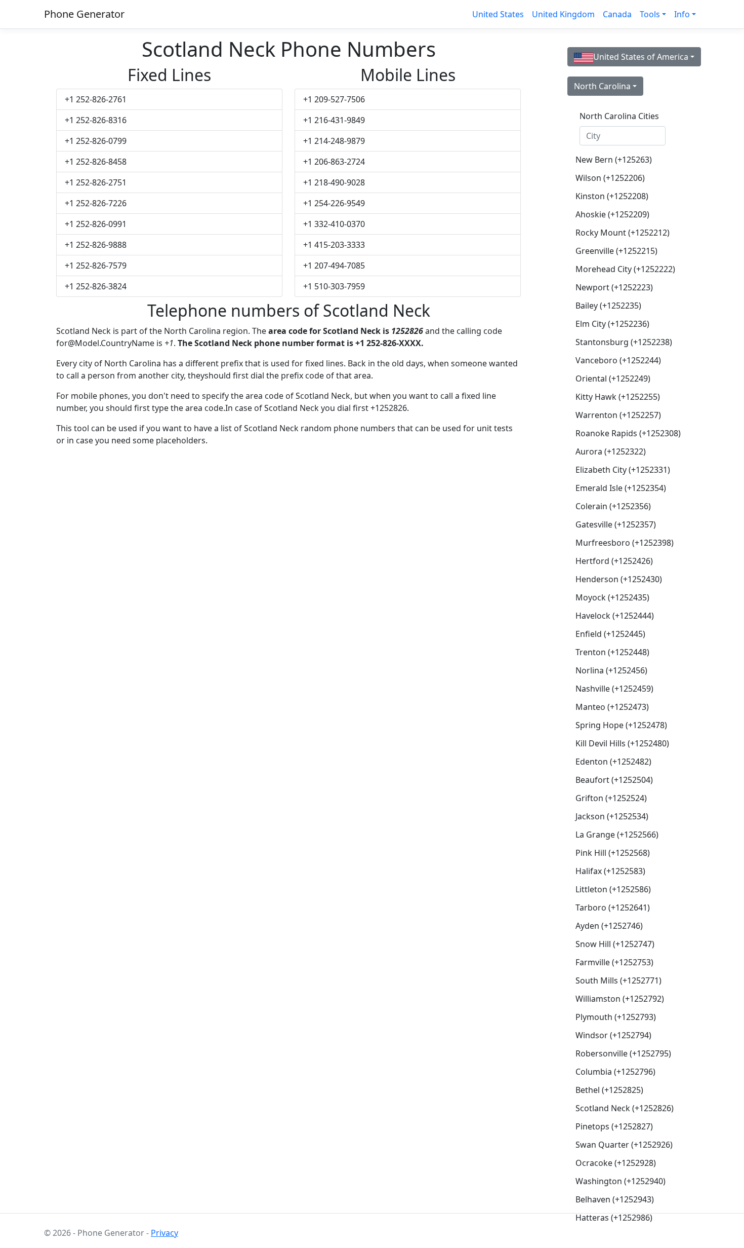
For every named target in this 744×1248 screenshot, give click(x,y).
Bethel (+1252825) (609, 1089)
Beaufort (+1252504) (614, 779)
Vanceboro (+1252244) (618, 360)
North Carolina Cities (619, 116)
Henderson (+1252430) (618, 579)
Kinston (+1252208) (611, 196)
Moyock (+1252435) (612, 597)
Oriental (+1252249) (612, 378)
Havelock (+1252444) (614, 615)
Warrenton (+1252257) (618, 415)
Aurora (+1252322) (610, 451)
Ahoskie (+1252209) (612, 214)
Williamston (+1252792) (619, 998)
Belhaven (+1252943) (614, 1199)
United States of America (640, 56)
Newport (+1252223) (614, 287)
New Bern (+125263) (613, 159)
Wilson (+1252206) (610, 177)
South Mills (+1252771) (618, 980)
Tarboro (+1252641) (612, 907)
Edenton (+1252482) (613, 761)
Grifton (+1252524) (611, 798)
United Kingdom (563, 14)
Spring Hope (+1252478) (621, 725)
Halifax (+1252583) (610, 871)
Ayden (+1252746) (609, 925)
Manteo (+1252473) (612, 706)
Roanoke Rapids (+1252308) (626, 433)
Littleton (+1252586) (613, 889)
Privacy (164, 1232)
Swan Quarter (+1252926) (624, 1144)
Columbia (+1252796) (615, 1071)
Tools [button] (650, 14)
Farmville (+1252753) (614, 962)
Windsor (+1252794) (613, 1035)
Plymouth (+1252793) (615, 1017)
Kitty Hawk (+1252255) (617, 396)
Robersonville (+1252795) (623, 1053)
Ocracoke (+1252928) (615, 1162)
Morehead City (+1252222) (625, 269)
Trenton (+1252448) (612, 652)
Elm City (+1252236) (612, 323)
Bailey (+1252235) (608, 305)
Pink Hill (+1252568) (612, 852)
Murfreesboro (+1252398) (624, 542)
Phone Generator (84, 14)
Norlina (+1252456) (611, 670)
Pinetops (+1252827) (614, 1126)
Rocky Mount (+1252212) (622, 232)
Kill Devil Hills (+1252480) (622, 743)
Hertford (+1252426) (614, 560)
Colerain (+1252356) (613, 506)
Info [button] (682, 14)
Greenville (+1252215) (616, 250)
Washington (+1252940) (620, 1181)
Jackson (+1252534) (611, 816)
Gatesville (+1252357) (615, 524)
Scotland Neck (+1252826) (624, 1108)
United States (498, 14)
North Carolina (602, 86)
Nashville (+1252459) (614, 688)
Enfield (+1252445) (610, 633)
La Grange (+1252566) (616, 834)
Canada (617, 14)
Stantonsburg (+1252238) (623, 342)
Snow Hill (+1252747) (614, 944)
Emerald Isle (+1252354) (620, 488)
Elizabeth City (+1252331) (622, 469)
